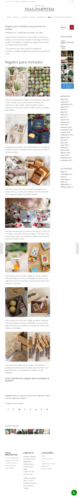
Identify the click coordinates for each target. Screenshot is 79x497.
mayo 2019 (65, 102)
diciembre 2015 (66, 158)
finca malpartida (39, 396)
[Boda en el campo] (30, 431)
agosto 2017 (65, 107)
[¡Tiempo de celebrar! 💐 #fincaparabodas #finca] (70, 54)
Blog (21, 32)
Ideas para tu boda (28, 32)
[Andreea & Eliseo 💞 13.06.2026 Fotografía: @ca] (70, 79)
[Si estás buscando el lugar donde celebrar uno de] (64, 79)
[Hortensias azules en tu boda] (36, 431)
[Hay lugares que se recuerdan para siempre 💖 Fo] (64, 73)
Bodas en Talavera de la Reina (23, 396)
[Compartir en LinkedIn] (36, 409)
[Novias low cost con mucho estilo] (41, 431)
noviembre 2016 (66, 130)
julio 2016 (64, 140)
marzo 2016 (65, 150)
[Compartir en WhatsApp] (25, 409)
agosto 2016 (65, 137)
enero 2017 (65, 125)
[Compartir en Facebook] (8, 409)
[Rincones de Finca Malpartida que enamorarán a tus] (70, 73)
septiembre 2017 (67, 104)
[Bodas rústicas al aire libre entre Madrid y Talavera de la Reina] (24, 431)
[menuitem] (9, 17)
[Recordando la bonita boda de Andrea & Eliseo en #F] (64, 66)
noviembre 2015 (66, 160)
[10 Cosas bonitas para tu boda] (7, 431)
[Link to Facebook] (69, 1)
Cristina (40, 32)
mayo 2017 (65, 114)
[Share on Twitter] (19, 409)
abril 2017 (64, 117)
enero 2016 (65, 155)
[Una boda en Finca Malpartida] (77, 248)
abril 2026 (64, 99)
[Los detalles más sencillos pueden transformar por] (64, 54)
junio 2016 (64, 142)
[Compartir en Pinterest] (30, 409)
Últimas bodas (66, 187)
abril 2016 (64, 147)
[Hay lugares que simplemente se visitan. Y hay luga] (70, 66)
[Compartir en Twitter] (13, 409)
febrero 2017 (65, 122)
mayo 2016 (65, 145)
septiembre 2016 (67, 135)
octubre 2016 (65, 132)
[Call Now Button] (74, 492)
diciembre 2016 (66, 127)
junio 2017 (64, 112)
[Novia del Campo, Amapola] (47, 431)
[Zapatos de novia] (13, 431)
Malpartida (64, 184)
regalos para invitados (18, 398)
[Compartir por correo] (47, 409)
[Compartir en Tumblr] (41, 409)
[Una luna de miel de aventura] (19, 431)
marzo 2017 (65, 120)
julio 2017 (64, 109)
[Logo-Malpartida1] (39, 8)
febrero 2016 (65, 153)
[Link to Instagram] (72, 1)
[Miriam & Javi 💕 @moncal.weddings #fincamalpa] (64, 60)
